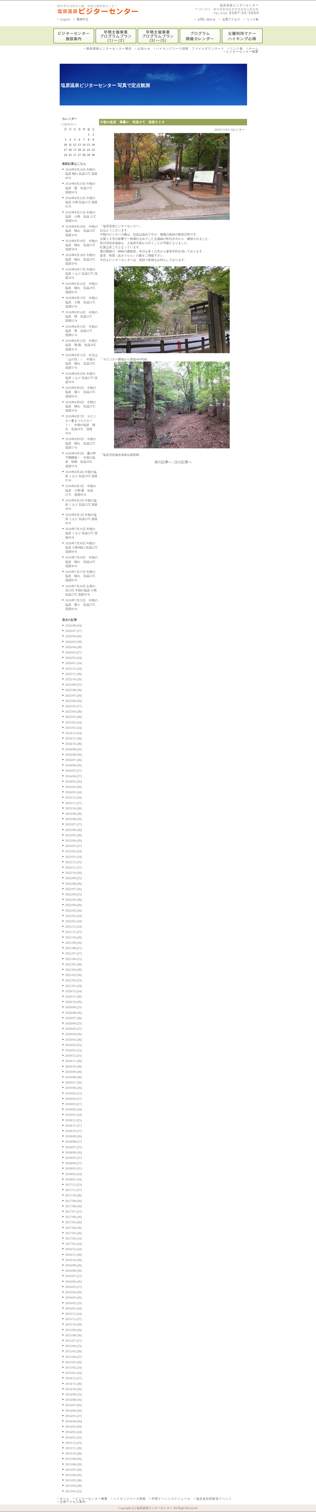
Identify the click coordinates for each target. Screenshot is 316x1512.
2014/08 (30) (73, 1399)
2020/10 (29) (73, 1002)
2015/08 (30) (73, 1335)
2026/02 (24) (73, 657)
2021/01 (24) (73, 986)
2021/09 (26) (73, 943)
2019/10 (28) (73, 1066)
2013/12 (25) (73, 1443)
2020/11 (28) (73, 996)
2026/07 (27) (73, 631)
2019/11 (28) (73, 1061)
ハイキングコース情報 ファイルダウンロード (190, 48)
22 (88, 150)
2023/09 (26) (73, 813)
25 (70, 155)
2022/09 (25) (73, 878)
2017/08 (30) (73, 1206)
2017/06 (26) (73, 1217)
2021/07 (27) (73, 953)
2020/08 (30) (73, 1012)
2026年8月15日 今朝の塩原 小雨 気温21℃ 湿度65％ (81, 302)
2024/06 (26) (73, 765)
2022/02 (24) (73, 916)
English (65, 19)
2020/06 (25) (73, 1023)
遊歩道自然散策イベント (214, 1498)
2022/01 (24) (73, 921)
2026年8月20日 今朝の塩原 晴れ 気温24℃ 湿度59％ (81, 231)
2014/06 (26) (73, 1410)
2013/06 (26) (73, 1475)
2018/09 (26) (73, 1136)
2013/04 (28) (73, 1485)
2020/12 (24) (73, 991)
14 (84, 144)
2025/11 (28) (73, 674)
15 (88, 144)
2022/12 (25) (73, 862)
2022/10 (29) (73, 873)
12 (74, 144)
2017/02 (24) (73, 1238)
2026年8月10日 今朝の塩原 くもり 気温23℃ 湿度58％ (81, 378)
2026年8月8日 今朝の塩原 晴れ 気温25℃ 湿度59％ (81, 406)
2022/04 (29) (73, 905)
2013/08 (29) (73, 1464)
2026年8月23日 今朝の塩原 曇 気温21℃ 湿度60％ (80, 188)
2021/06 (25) (73, 959)
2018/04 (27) (73, 1163)
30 (93, 155)
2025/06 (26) (73, 701)
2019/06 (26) (73, 1088)
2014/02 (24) (73, 1432)
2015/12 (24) (73, 1313)
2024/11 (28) (73, 738)
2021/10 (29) (73, 937)
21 (84, 150)
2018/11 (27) (73, 1125)
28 (84, 155)
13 (79, 144)
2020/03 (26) (73, 1039)
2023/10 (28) (73, 808)
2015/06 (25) (73, 1346)
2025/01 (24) (73, 727)
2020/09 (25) (73, 1007)
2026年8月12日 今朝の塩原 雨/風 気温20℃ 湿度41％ (82, 345)
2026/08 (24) (73, 625)
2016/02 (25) (73, 1303)
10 (65, 144)
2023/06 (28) (73, 830)
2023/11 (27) (73, 803)
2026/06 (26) (73, 636)
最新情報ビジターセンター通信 (109, 48)
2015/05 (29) (73, 1351)
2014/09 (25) (73, 1394)
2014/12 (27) (73, 1378)
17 (65, 150)
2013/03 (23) (73, 1491)
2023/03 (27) (73, 846)
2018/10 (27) (73, 1131)
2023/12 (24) (73, 797)
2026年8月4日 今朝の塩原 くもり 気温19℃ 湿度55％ (81, 476)
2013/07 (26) (73, 1469)
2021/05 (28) (73, 964)
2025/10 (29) (73, 679)
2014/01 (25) (73, 1437)
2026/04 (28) (73, 647)
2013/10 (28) (73, 1453)
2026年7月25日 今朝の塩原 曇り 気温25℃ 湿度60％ (81, 604)
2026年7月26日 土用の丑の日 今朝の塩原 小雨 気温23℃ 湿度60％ (81, 590)
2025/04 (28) (73, 711)
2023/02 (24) (73, 851)
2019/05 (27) (73, 1093)
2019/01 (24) (73, 1114)
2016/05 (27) (73, 1287)
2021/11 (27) (73, 932)
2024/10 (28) (73, 743)
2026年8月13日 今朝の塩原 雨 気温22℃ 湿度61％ (81, 331)
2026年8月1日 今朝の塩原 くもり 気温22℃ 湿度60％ (81, 519)
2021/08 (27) (73, 948)
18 (70, 150)
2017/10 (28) (73, 1195)
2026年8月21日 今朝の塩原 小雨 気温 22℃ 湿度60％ (80, 216)
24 (65, 155)
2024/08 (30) (73, 754)
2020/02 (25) (73, 1045)
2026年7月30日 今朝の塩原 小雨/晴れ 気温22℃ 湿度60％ (81, 547)
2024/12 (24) (73, 733)
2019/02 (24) (73, 1109)
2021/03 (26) (73, 975)
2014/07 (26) (73, 1405)
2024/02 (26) (73, 787)
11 (70, 144)
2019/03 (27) (73, 1104)
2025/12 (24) (73, 668)
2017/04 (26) (73, 1228)
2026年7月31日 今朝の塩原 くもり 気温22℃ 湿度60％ (81, 533)
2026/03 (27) (73, 652)
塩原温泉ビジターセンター (239, 5)
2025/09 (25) (73, 684)
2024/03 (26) (73, 781)
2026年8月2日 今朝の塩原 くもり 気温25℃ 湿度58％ (81, 504)
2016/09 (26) (73, 1265)
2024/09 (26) (73, 749)
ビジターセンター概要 (242, 51)
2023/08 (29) (73, 819)
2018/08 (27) (73, 1141)
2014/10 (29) (73, 1389)
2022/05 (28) (73, 899)
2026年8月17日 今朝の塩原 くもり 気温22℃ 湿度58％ (81, 273)
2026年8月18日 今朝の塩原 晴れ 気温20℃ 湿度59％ (81, 259)
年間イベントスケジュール (171, 1498)
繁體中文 (83, 19)
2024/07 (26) (73, 760)
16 (93, 144)
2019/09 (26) (73, 1072)
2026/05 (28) (73, 641)
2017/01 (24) (73, 1244)
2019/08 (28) (73, 1077)
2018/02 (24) (73, 1174)
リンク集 (253, 19)
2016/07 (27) (73, 1276)
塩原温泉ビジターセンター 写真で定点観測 (105, 85)
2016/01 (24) (73, 1308)
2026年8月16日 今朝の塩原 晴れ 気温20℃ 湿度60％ (81, 288)
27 (79, 155)
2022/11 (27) (73, 867)
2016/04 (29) (73, 1292)
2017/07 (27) (73, 1211)
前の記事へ (163, 462)
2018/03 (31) (73, 1168)
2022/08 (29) (73, 883)
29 (88, 155)
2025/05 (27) (73, 706)
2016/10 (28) (73, 1260)
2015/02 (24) (73, 1367)
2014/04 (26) (73, 1421)
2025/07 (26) (73, 695)
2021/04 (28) (73, 969)
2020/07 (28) (73, 1018)
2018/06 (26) (73, 1152)
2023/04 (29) (73, 840)
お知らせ (143, 48)
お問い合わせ (207, 19)
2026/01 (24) (73, 663)
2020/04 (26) (73, 1034)
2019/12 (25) (73, 1055)
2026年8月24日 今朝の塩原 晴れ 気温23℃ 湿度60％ (81, 174)
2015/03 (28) (73, 1362)
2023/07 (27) (73, 824)
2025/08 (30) (73, 690)
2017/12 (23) (73, 1184)
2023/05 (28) (73, 835)
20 (79, 150)
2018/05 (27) (73, 1158)
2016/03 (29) (73, 1297)
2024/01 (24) (73, 792)
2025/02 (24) (73, 722)
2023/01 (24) (73, 857)
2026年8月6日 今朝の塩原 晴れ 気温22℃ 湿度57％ (81, 443)
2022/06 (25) (73, 894)
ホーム (253, 48)
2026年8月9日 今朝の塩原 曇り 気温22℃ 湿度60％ (81, 392)
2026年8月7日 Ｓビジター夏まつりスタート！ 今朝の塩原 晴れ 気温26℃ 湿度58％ (80, 425)
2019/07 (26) (73, 1082)
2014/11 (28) (73, 1383)
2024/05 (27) (73, 770)
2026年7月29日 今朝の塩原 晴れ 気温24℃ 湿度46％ (81, 561)
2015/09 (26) (73, 1330)
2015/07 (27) (73, 1340)
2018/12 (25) (73, 1120)
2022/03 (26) (73, 910)
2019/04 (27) (73, 1098)
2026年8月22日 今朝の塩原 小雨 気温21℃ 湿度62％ (81, 202)
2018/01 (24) (73, 1179)
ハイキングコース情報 (129, 1498)
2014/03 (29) (73, 1426)
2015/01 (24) (73, 1373)
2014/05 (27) (73, 1416)
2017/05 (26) (73, 1222)
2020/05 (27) (73, 1028)
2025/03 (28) (73, 717)
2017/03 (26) (73, 1233)
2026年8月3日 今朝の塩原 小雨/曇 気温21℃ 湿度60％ (80, 490)
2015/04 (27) (73, 1357)
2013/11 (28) (73, 1448)
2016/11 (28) (73, 1254)
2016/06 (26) (73, 1281)
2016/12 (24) (73, 1249)
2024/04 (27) (73, 776)
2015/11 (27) (73, 1319)
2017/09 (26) (73, 1201)
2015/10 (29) (73, 1324)
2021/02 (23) (73, 980)
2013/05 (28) (73, 1480)
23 (93, 150)
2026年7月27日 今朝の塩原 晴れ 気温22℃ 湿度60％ (81, 576)
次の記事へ (183, 462)
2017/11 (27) (73, 1190)
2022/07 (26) (73, 889)
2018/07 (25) (73, 1147)
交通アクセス (231, 19)
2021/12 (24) (73, 926)
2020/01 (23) (73, 1050)
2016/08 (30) (73, 1270)
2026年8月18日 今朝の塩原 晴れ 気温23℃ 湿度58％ (81, 245)
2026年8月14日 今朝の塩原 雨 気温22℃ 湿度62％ (81, 316)
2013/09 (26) (73, 1459)
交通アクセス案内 (73, 1501)
